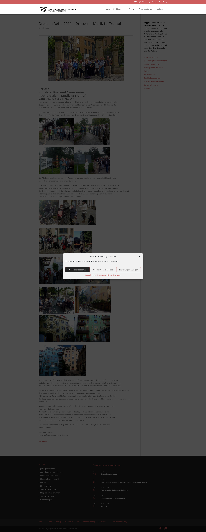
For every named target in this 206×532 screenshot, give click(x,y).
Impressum (117, 275)
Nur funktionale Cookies (103, 270)
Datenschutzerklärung (104, 275)
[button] (139, 256)
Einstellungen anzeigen (128, 270)
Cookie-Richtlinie (90, 275)
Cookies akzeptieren (77, 270)
